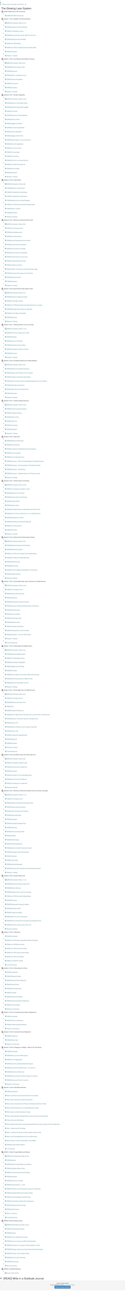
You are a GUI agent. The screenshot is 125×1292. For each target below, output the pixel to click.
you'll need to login (69, 1285)
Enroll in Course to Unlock (62, 1287)
